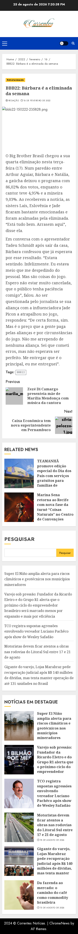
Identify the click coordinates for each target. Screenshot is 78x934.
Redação (13, 100)
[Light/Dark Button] (64, 43)
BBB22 (21, 372)
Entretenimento (15, 80)
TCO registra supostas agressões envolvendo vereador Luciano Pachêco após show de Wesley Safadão (36, 631)
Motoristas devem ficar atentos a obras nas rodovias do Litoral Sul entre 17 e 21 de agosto (37, 652)
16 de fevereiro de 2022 (37, 100)
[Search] (73, 43)
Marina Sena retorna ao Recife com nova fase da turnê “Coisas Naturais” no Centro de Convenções (55, 507)
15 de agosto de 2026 (52, 907)
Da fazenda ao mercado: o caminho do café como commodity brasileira (52, 892)
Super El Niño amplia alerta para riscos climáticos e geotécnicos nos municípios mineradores (37, 579)
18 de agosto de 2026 (52, 840)
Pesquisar (19, 539)
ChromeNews (59, 923)
